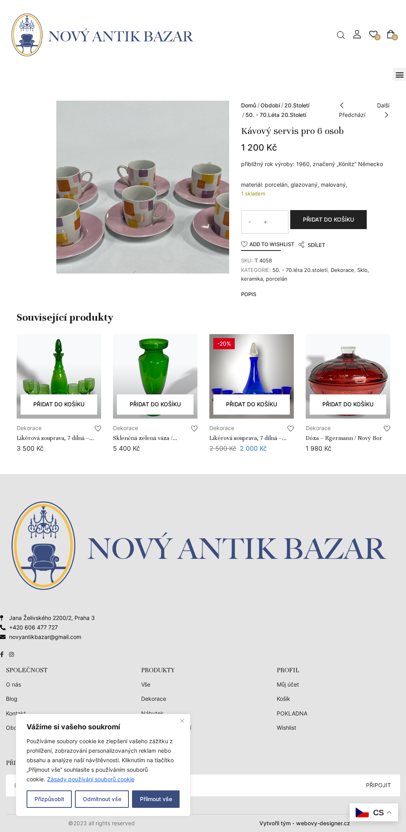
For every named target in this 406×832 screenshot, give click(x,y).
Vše (145, 684)
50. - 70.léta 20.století (275, 114)
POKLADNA (292, 713)
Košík (283, 698)
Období (270, 105)
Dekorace (342, 270)
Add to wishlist (271, 244)
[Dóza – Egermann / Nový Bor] (348, 376)
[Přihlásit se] (357, 34)
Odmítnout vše (102, 799)
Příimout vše (156, 799)
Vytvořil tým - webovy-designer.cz (304, 823)
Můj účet (288, 684)
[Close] (182, 720)
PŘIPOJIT (378, 785)
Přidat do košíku (328, 219)
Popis (248, 294)
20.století (296, 105)
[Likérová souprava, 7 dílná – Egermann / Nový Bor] (59, 376)
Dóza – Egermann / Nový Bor (344, 438)
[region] (103, 765)
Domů (248, 105)
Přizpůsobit (49, 799)
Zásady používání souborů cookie (90, 779)
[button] (399, 74)
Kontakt (16, 713)
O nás (13, 684)
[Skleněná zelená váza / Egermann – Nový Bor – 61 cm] (155, 376)
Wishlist (286, 727)
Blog (11, 698)
